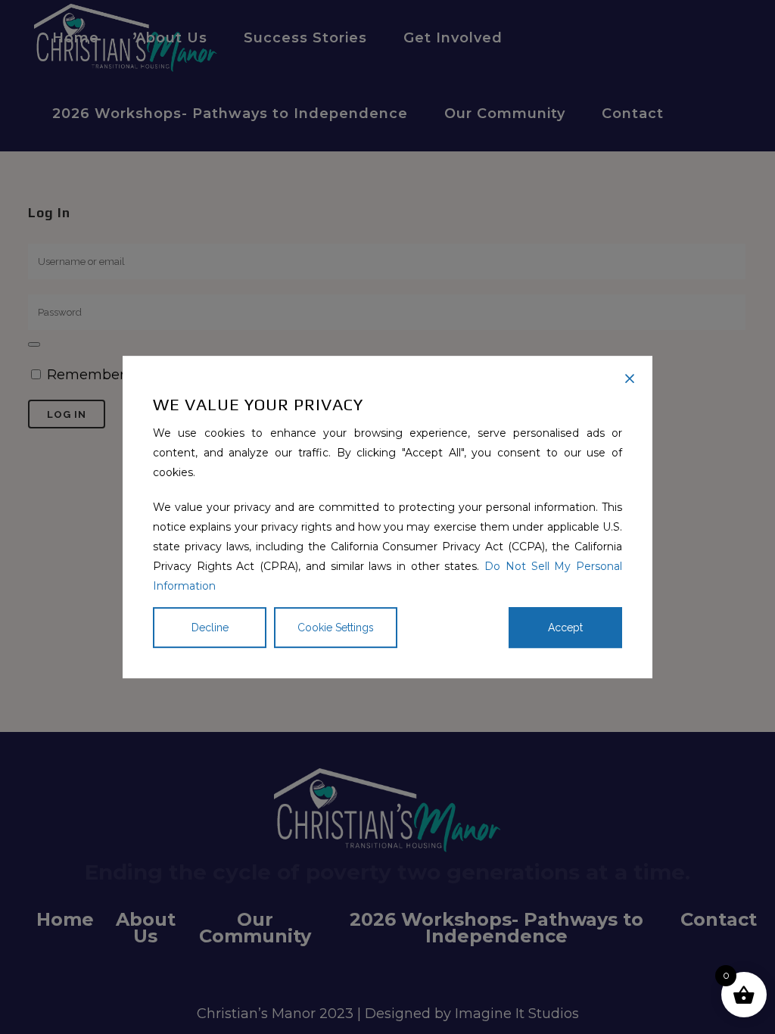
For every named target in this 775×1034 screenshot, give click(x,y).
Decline (210, 627)
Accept (565, 627)
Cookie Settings (335, 627)
